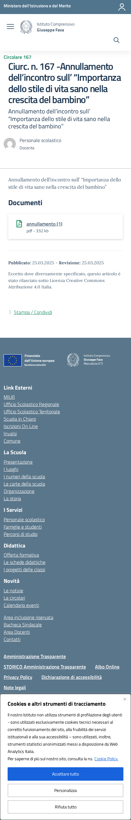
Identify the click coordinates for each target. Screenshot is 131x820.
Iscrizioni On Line (21, 426)
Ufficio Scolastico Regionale (31, 404)
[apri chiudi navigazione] (10, 27)
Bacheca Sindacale (23, 624)
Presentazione (18, 461)
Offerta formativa (21, 554)
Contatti (12, 639)
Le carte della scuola (24, 483)
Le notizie (13, 590)
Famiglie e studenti (23, 526)
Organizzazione (19, 491)
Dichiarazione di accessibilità (71, 677)
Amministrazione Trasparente (35, 656)
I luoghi (11, 469)
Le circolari (14, 597)
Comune (12, 440)
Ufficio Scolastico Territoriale (32, 411)
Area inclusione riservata (28, 617)
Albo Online (107, 666)
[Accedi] (121, 7)
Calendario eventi (21, 605)
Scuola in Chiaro (20, 418)
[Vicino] (124, 699)
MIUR (9, 397)
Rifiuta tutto (65, 807)
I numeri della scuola (24, 476)
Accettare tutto (65, 774)
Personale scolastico (24, 519)
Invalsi (10, 433)
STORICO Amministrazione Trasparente (45, 666)
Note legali (15, 687)
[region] (65, 757)
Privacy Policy (18, 677)
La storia (12, 498)
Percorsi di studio (20, 534)
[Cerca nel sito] (116, 41)
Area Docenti (17, 632)
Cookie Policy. (106, 758)
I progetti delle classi (24, 569)
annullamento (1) (44, 223)
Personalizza (65, 790)
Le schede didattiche (24, 562)
